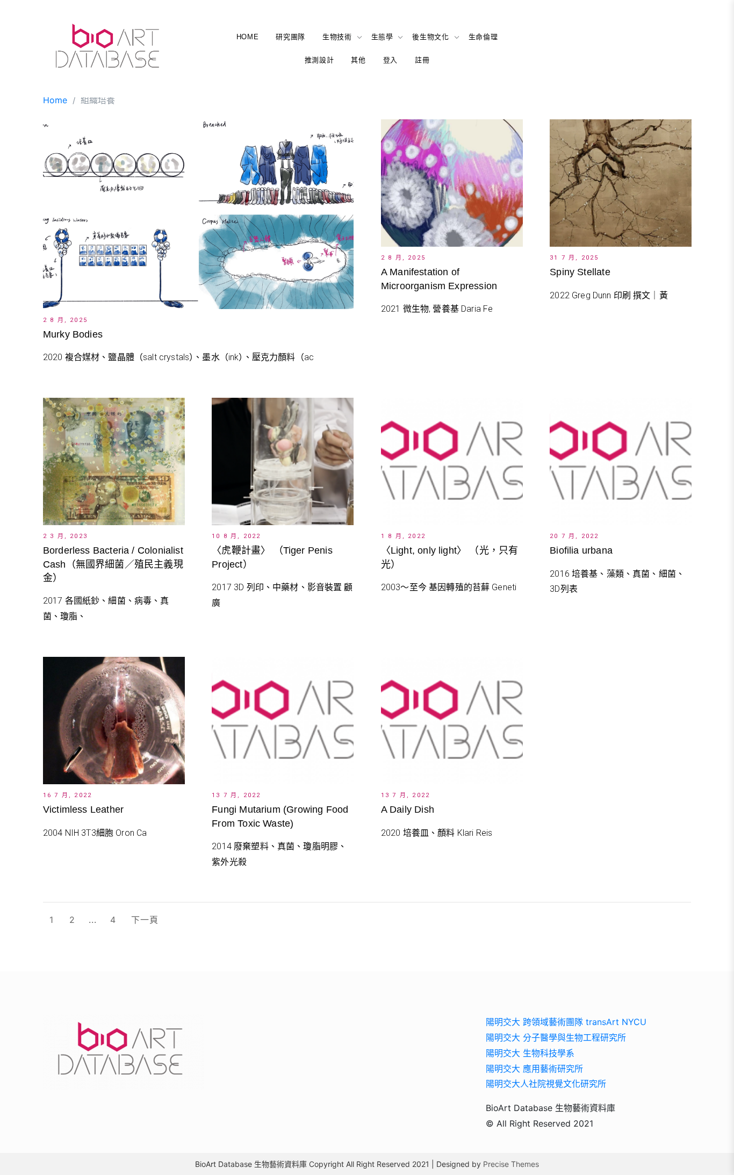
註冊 (422, 60)
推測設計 (319, 60)
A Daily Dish (407, 809)
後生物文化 (430, 37)
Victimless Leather (83, 809)
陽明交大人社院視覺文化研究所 (546, 1083)
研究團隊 (290, 37)
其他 (358, 60)
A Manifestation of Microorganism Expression (439, 279)
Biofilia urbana (581, 550)
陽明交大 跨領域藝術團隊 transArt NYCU (566, 1021)
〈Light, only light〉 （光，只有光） (450, 557)
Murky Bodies (73, 334)
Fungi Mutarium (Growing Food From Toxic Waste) (280, 816)
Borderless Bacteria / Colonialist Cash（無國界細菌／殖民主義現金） (113, 564)
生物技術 (337, 37)
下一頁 (145, 919)
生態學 (382, 37)
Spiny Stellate (580, 272)
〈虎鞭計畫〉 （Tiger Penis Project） (272, 557)
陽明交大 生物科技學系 (530, 1053)
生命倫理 (483, 37)
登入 (390, 60)
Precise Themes (511, 1164)
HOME (247, 37)
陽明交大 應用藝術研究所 (534, 1068)
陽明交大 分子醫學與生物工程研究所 (556, 1037)
